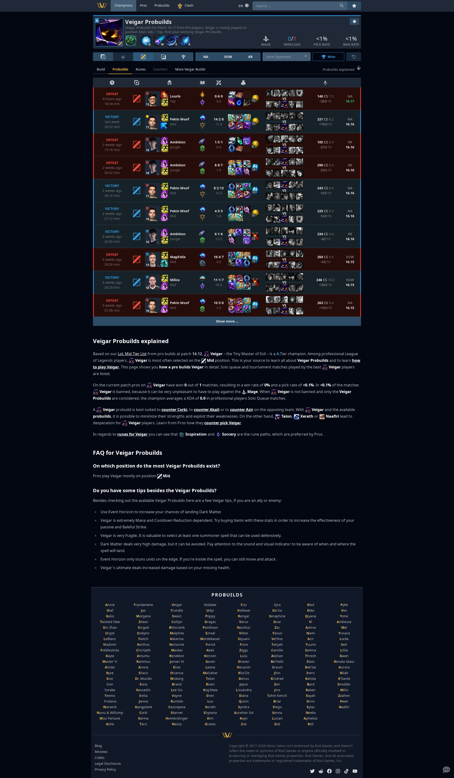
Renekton (176, 656)
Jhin (277, 673)
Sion (109, 678)
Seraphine (277, 616)
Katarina (176, 639)
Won (331, 56)
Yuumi (311, 644)
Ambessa (344, 621)
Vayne (177, 695)
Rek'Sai (310, 667)
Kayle (110, 656)
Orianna (176, 673)
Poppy (210, 616)
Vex (344, 610)
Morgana (143, 616)
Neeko (311, 712)
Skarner (177, 712)
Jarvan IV (177, 661)
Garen (210, 661)
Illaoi (310, 661)
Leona (210, 667)
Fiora (244, 644)
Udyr (210, 610)
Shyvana (210, 712)
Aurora (344, 667)
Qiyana (310, 616)
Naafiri (344, 707)
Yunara (344, 633)
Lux (210, 701)
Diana (243, 695)
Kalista (310, 678)
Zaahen (344, 695)
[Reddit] (321, 771)
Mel (344, 627)
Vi (310, 621)
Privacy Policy (105, 769)
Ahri (210, 718)
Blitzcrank (177, 627)
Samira (310, 650)
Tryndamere (143, 604)
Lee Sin (177, 690)
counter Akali (206, 409)
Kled (310, 604)
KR (250, 56)
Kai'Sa (277, 610)
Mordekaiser (210, 639)
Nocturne (176, 644)
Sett (344, 644)
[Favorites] (354, 21)
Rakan (310, 690)
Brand (177, 684)
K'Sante (344, 678)
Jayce (244, 684)
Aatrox (311, 627)
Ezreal (210, 633)
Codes (100, 757)
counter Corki (174, 409)
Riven (210, 684)
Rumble (177, 701)
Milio (344, 690)
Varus (243, 621)
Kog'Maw (210, 690)
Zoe (244, 724)
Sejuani (244, 639)
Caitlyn (176, 621)
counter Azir (241, 409)
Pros (143, 5)
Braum (277, 667)
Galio (110, 616)
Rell (311, 724)
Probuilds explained (338, 69)
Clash (189, 5)
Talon (210, 678)
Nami (310, 633)
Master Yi (109, 661)
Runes (141, 69)
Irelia (143, 695)
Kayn (244, 718)
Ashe (110, 724)
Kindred (277, 678)
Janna (143, 701)
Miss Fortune (110, 718)
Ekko (310, 610)
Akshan (277, 656)
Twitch (143, 639)
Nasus (177, 724)
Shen (210, 695)
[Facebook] (329, 771)
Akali (210, 650)
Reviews (101, 751)
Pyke (344, 604)
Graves (210, 724)
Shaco (143, 673)
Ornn (310, 701)
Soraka (110, 690)
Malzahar (210, 673)
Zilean (143, 621)
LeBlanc (110, 639)
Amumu (143, 656)
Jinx (277, 690)
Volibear (243, 610)
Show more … (227, 321)
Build (101, 69)
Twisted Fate (110, 621)
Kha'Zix (243, 673)
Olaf (110, 610)
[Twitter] (312, 771)
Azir (310, 639)
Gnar (277, 621)
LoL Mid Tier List (132, 353)
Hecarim (243, 667)
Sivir (109, 684)
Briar (277, 701)
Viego (277, 707)
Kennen (210, 656)
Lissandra (244, 690)
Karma (143, 718)
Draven (243, 661)
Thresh (310, 656)
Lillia (344, 650)
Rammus (143, 661)
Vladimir (110, 644)
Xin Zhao (110, 627)
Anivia (143, 667)
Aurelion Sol (243, 712)
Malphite (177, 633)
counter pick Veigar (222, 422)
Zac (277, 627)
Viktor (243, 633)
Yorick (210, 644)
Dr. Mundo (143, 678)
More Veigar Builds (190, 69)
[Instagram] (338, 771)
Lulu (243, 656)
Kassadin (143, 690)
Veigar (177, 604)
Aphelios (311, 718)
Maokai (177, 650)
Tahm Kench (277, 695)
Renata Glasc (344, 661)
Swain (177, 616)
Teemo (110, 695)
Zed (277, 724)
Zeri (277, 684)
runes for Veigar (132, 434)
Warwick (110, 707)
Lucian (277, 718)
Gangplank (143, 707)
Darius (244, 678)
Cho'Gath (143, 650)
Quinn (244, 701)
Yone (344, 616)
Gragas (210, 621)
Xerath (210, 707)
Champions (123, 5)
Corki (143, 712)
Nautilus (243, 627)
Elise (176, 667)
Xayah (310, 695)
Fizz (244, 604)
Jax (143, 610)
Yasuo (277, 633)
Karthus (143, 644)
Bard (310, 684)
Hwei (344, 701)
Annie (110, 604)
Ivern (310, 673)
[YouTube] (355, 771)
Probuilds (120, 69)
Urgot (109, 633)
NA (205, 56)
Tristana (110, 701)
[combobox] (286, 56)
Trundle (176, 610)
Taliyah (277, 644)
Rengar (243, 616)
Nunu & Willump (110, 712)
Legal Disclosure (108, 763)
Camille (277, 650)
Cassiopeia (176, 707)
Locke (344, 639)
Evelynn (143, 633)
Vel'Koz (277, 639)
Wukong (176, 678)
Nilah (344, 673)
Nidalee (210, 604)
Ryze (110, 673)
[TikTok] (346, 771)
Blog (98, 745)
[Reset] (353, 56)
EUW (228, 56)
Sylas (311, 707)
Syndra (243, 707)
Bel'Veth (277, 661)
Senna (277, 712)
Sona (143, 684)
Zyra (277, 604)
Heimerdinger (177, 718)
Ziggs (243, 650)
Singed (143, 627)
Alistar (110, 667)
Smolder (344, 684)
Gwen (344, 656)
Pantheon (210, 627)
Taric (143, 724)
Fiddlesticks (109, 650)
